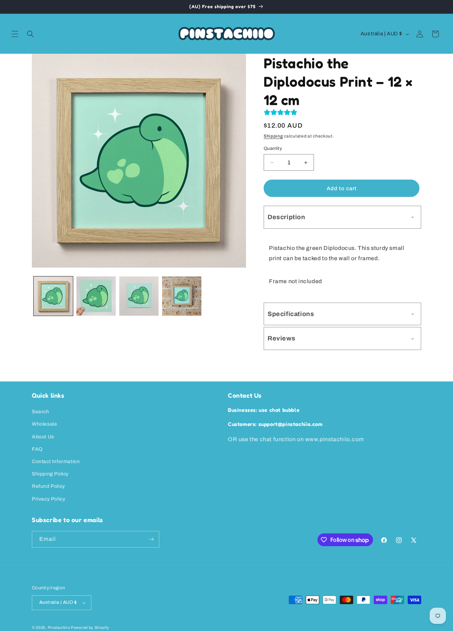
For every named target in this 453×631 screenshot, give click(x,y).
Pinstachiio (59, 627)
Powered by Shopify (90, 627)
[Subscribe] (151, 539)
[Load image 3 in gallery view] (139, 296)
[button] (15, 34)
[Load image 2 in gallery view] (96, 296)
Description (286, 217)
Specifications (291, 313)
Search (40, 411)
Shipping (273, 136)
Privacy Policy (48, 499)
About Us (43, 436)
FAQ (37, 449)
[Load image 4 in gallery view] (181, 296)
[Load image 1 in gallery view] (53, 296)
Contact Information (56, 461)
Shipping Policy (50, 474)
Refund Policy (48, 486)
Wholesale (44, 424)
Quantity (273, 148)
